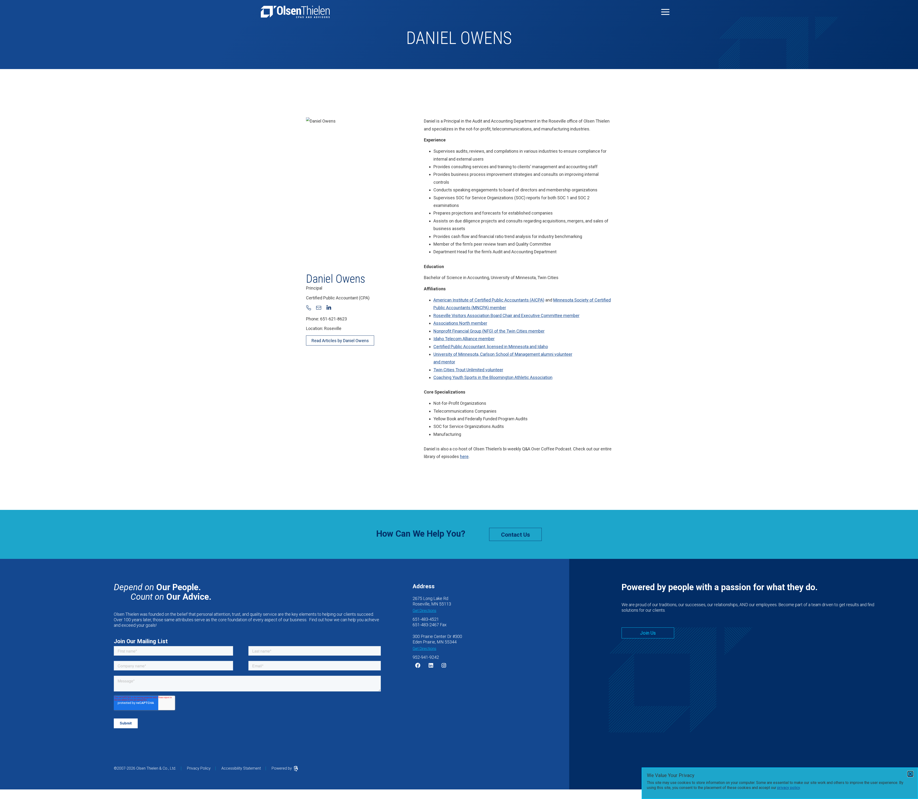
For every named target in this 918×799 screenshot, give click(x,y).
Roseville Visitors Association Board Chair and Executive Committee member (506, 315)
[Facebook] (418, 665)
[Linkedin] (431, 665)
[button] (910, 774)
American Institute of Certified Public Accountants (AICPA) (488, 299)
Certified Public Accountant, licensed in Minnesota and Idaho (490, 346)
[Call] (308, 307)
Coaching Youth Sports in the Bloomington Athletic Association (492, 377)
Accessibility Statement (241, 768)
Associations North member (460, 323)
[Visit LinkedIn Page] (328, 307)
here (464, 456)
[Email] (318, 307)
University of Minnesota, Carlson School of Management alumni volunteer (502, 354)
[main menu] (665, 12)
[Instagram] (443, 665)
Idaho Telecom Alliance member (464, 338)
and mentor (444, 361)
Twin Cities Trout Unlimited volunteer (468, 369)
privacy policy (788, 787)
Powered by (282, 768)
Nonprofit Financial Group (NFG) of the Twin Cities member (489, 331)
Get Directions (424, 610)
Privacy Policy (199, 768)
